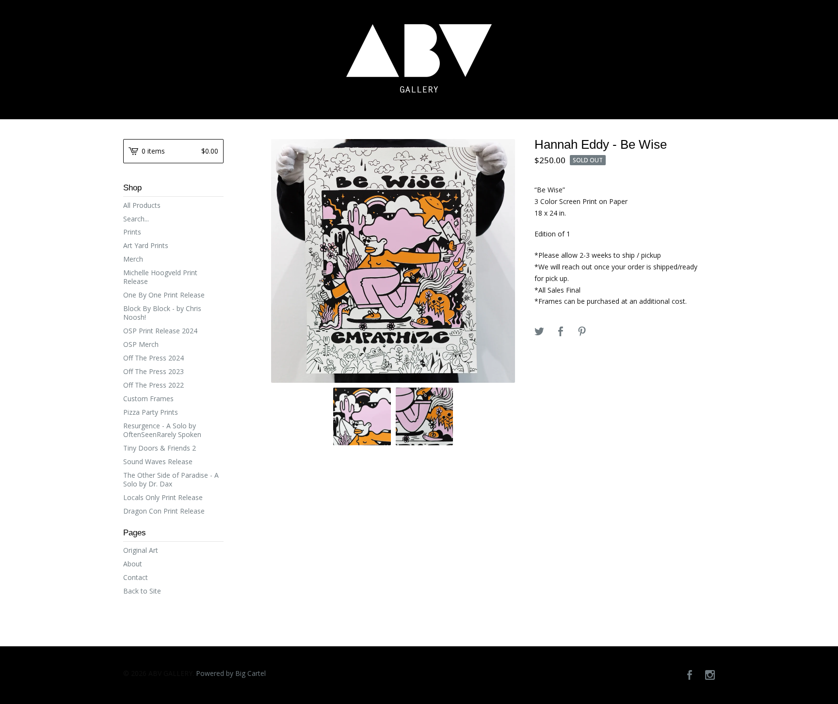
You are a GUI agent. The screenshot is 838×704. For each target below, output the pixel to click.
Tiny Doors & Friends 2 (159, 448)
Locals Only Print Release (163, 497)
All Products (142, 205)
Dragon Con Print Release (164, 511)
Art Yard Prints (145, 245)
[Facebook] (689, 675)
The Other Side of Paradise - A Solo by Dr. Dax (171, 479)
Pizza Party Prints (150, 412)
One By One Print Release (164, 294)
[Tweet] (539, 332)
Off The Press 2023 (153, 371)
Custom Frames (148, 398)
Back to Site (142, 590)
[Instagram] (710, 675)
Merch (133, 259)
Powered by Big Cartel (231, 673)
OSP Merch (141, 344)
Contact (135, 577)
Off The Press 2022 (153, 385)
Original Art (140, 550)
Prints (132, 231)
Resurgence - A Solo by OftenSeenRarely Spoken (162, 430)
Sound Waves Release (158, 461)
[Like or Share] (560, 332)
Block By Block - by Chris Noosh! (162, 313)
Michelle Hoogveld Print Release (160, 277)
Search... (136, 219)
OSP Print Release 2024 (160, 330)
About (132, 563)
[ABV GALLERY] (419, 58)
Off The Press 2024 (153, 357)
